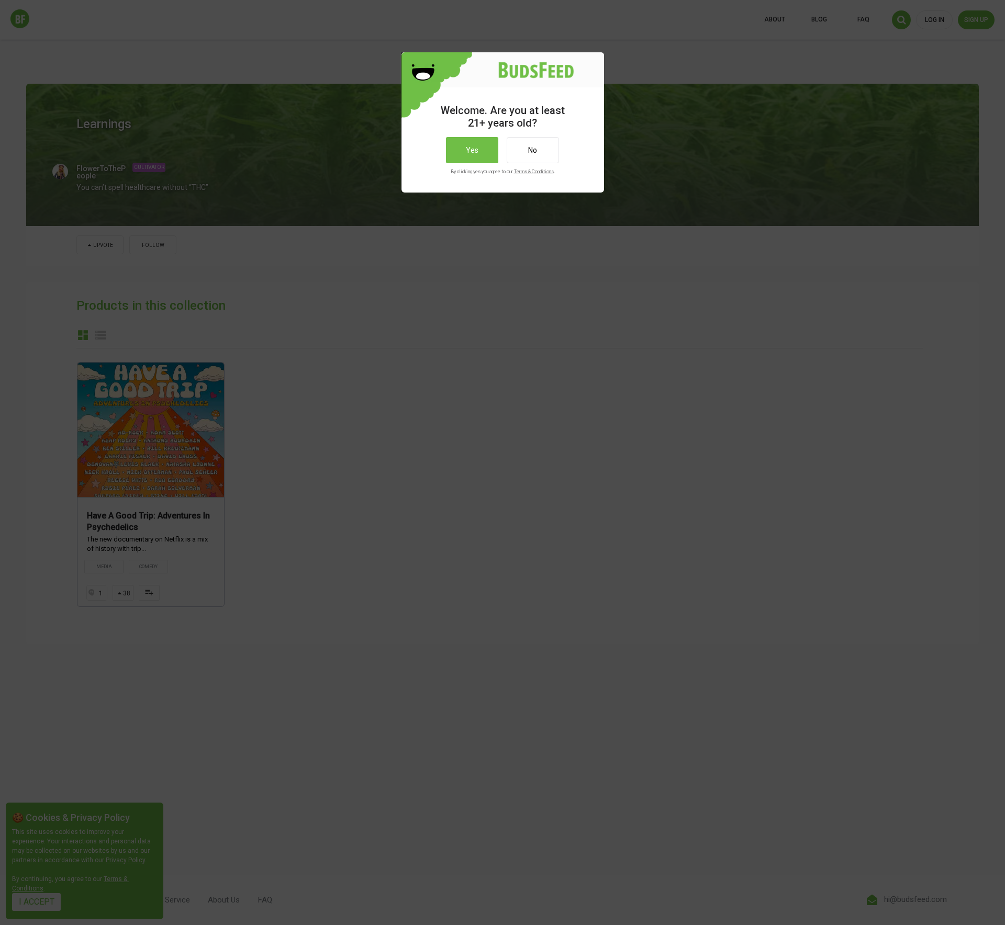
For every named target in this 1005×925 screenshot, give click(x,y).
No (532, 150)
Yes (472, 150)
